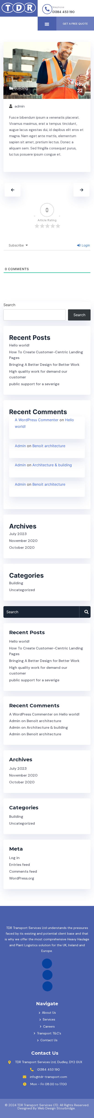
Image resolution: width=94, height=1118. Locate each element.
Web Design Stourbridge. (57, 1108)
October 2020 (21, 547)
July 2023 (18, 533)
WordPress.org (21, 878)
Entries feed (19, 864)
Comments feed (23, 871)
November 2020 (23, 540)
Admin (20, 446)
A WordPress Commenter (36, 420)
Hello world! (19, 345)
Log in (14, 857)
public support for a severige (34, 384)
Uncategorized (22, 589)
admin (20, 106)
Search (9, 305)
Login (85, 245)
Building (21, 88)
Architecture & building (52, 465)
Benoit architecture (48, 446)
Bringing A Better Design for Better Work (44, 364)
